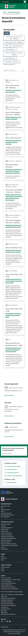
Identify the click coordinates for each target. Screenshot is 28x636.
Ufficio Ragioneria (9, 49)
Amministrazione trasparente (8, 605)
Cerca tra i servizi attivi (9, 70)
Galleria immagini (5, 567)
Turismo (3, 547)
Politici (2, 511)
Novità (3, 554)
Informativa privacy (6, 609)
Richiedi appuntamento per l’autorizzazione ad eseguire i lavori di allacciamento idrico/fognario (14, 197)
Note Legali (4, 610)
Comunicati (4, 558)
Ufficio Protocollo (16, 46)
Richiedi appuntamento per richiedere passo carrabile (13, 251)
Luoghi (2, 569)
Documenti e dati (5, 506)
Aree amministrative (6, 513)
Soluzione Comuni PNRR (14, 633)
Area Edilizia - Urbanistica (12, 62)
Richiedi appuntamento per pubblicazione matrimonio (13, 226)
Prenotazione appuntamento (8, 598)
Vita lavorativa (4, 549)
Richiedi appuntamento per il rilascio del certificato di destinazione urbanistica (13, 171)
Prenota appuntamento (14, 12)
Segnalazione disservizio (7, 600)
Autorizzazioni (4, 531)
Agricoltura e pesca (6, 524)
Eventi (2, 571)
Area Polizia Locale (10, 58)
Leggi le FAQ (4, 596)
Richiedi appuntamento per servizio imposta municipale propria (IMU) (13, 281)
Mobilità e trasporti (6, 542)
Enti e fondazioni (5, 517)
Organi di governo (5, 509)
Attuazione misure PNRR (7, 603)
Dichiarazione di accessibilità (8, 614)
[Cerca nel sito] (25, 6)
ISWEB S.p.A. (18, 631)
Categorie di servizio (7, 522)
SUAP (6, 46)
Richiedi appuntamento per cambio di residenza (13, 118)
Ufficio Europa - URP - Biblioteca (13, 42)
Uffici (2, 508)
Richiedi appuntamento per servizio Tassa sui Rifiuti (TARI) (13, 315)
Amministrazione (6, 504)
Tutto (6, 33)
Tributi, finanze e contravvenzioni (9, 545)
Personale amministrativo (7, 515)
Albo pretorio (4, 612)
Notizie (2, 556)
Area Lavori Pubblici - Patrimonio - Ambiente (14, 53)
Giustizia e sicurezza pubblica (8, 538)
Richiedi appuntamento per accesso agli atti (13, 91)
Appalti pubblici (5, 529)
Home (4, 12)
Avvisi (2, 560)
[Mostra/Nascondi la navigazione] (2, 6)
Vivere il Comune (6, 565)
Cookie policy (4, 607)
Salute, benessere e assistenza (8, 543)
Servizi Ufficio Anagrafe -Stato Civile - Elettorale (14, 37)
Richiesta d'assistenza (6, 602)
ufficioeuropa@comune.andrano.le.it (13, 591)
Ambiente (3, 526)
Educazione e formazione (7, 536)
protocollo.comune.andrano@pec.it (9, 588)
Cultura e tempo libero (6, 535)
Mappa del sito (4, 627)
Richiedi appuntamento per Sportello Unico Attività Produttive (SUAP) (13, 350)
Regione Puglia (5, 2)
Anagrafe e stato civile (6, 527)
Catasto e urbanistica (6, 533)
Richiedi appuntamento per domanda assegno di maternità (13, 142)
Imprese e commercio (6, 540)
